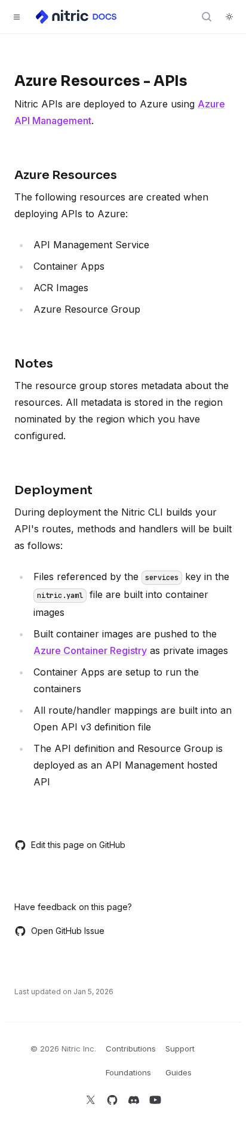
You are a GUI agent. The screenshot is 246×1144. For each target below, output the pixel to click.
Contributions (131, 1048)
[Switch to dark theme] (229, 17)
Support (180, 1048)
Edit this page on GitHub (78, 845)
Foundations (128, 1072)
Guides (178, 1072)
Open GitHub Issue (67, 931)
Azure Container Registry (90, 650)
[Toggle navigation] (17, 17)
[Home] (77, 17)
